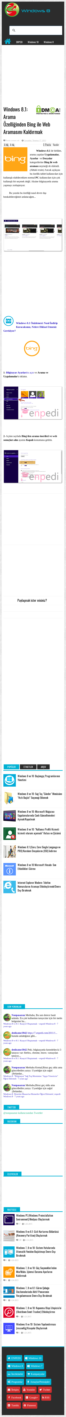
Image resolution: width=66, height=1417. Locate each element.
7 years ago (23, 1079)
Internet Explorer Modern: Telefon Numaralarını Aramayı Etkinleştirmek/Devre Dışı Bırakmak (39, 886)
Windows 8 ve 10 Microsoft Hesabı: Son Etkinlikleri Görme (37, 867)
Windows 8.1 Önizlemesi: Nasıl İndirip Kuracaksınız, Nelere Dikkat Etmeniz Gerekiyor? (30, 327)
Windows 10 (33, 42)
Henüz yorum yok (12, 140)
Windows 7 (9, 48)
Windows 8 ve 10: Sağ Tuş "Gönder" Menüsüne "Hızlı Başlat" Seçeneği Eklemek (40, 796)
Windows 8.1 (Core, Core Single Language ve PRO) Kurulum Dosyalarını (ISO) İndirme (39, 849)
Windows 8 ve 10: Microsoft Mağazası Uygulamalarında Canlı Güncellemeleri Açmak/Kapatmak (36, 815)
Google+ (33, 1397)
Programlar (9, 55)
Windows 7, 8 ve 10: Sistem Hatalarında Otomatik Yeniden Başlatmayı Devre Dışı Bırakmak (36, 1251)
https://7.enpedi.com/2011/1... (42, 1033)
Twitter (46, 1389)
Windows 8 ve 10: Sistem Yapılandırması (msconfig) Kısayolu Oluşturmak (36, 1326)
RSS (47, 1397)
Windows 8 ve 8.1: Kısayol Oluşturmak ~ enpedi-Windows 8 (29, 1024)
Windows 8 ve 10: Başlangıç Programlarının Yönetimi (39, 778)
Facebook (16, 1397)
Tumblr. (15, 1405)
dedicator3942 (19, 1033)
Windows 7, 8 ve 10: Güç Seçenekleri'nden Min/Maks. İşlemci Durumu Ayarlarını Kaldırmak (36, 1272)
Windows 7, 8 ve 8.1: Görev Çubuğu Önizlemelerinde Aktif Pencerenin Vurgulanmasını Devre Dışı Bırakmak (34, 1292)
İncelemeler (24, 48)
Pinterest (31, 1405)
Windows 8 (49, 42)
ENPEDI (19, 42)
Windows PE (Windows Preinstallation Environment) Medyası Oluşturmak (34, 1217)
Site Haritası (26, 55)
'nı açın (20, 372)
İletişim (15, 1389)
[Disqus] (33, 661)
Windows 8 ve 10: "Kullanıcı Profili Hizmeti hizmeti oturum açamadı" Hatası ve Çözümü (39, 831)
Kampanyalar (41, 48)
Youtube (30, 1389)
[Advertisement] (33, 80)
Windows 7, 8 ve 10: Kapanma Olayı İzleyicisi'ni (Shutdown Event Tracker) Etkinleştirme (38, 1310)
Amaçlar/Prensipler (40, 1382)
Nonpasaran (18, 1015)
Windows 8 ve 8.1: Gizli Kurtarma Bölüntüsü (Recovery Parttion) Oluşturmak (37, 1233)
